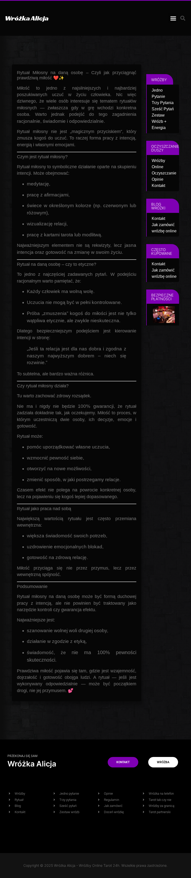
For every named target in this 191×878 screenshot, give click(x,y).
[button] (173, 18)
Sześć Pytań (163, 109)
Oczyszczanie (164, 173)
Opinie (157, 179)
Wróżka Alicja (26, 18)
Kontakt (158, 185)
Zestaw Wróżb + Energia (159, 121)
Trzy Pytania (163, 103)
